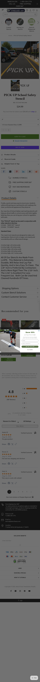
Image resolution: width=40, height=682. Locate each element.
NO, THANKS (30, 349)
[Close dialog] (39, 330)
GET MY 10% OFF (30, 346)
